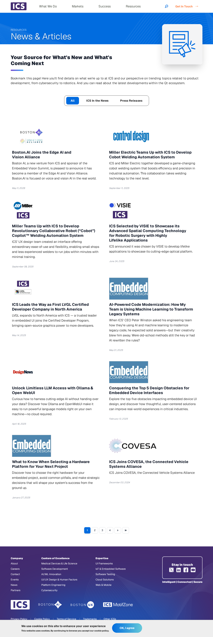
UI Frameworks (104, 563)
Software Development (54, 569)
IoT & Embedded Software (111, 569)
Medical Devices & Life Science (59, 563)
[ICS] (20, 604)
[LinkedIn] (178, 570)
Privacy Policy (19, 619)
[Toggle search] (166, 6)
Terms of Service (66, 619)
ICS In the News (97, 100)
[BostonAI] (50, 604)
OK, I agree (127, 628)
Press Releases (131, 100)
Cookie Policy (42, 619)
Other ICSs (110, 619)
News (14, 585)
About (14, 563)
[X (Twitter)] (171, 570)
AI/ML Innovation (51, 574)
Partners (15, 590)
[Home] (18, 6)
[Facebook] (186, 570)
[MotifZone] (118, 604)
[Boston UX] (82, 604)
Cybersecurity (49, 590)
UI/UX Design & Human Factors (59, 579)
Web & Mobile (103, 585)
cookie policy (101, 630)
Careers (15, 569)
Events (15, 579)
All (73, 100)
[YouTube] (193, 570)
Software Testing (105, 574)
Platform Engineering (53, 585)
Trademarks (90, 619)
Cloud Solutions (105, 579)
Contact (15, 574)
